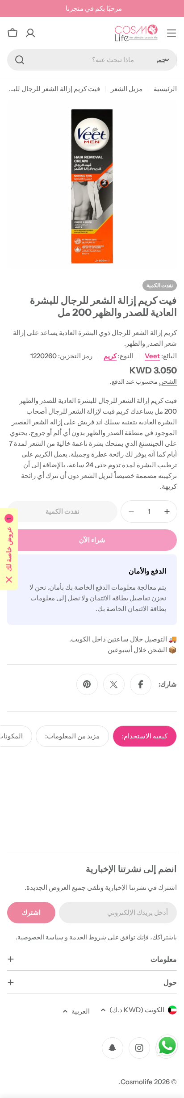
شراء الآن (92, 540)
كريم (110, 356)
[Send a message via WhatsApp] (167, 1045)
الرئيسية (165, 88)
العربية (80, 1011)
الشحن (168, 381)
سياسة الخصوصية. (39, 937)
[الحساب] (30, 33)
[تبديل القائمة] (171, 33)
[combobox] (92, 60)
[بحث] (19, 59)
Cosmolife (137, 1081)
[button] (9, 549)
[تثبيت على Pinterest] (87, 684)
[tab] (145, 736)
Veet (152, 356)
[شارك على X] (114, 684)
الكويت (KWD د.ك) (136, 1010)
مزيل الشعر (126, 88)
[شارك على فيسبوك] (140, 684)
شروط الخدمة (87, 937)
